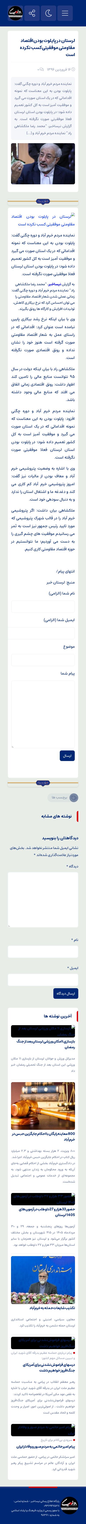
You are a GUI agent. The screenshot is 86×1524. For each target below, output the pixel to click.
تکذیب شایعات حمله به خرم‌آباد (52, 1308)
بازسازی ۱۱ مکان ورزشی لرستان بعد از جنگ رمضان (46, 1044)
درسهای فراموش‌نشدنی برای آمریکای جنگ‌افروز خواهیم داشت (49, 1367)
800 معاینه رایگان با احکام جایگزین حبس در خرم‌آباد (43, 1136)
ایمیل (72, 968)
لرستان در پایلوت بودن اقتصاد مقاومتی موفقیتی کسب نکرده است (47, 48)
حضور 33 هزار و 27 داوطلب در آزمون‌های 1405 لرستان (47, 1212)
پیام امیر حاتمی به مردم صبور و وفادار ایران (45, 1446)
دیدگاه (72, 866)
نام (74, 940)
